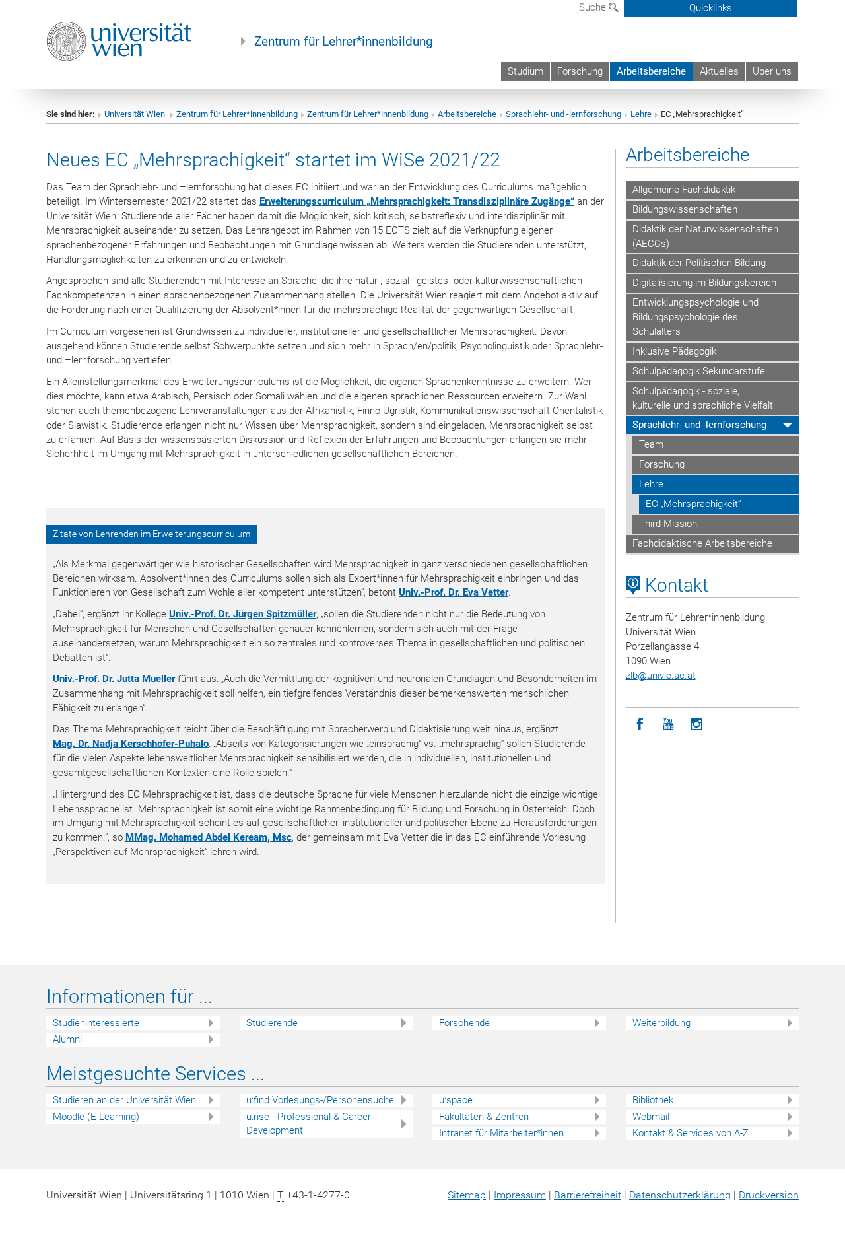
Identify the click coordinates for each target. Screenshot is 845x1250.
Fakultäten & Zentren (484, 1117)
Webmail (650, 1117)
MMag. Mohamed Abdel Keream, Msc (208, 837)
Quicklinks (710, 8)
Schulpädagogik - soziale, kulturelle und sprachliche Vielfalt (702, 398)
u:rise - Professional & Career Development (308, 1123)
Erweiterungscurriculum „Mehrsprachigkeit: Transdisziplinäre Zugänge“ (416, 201)
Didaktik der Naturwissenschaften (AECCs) (705, 236)
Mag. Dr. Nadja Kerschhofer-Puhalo (131, 743)
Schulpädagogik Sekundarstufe (698, 371)
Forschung (580, 71)
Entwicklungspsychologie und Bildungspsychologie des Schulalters (695, 316)
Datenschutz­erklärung (680, 1195)
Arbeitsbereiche (651, 71)
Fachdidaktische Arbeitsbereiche (702, 543)
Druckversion (769, 1195)
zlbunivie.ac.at (661, 675)
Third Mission (668, 524)
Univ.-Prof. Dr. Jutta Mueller (114, 679)
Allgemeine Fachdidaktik (683, 189)
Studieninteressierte (96, 1023)
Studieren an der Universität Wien (124, 1100)
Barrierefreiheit (587, 1195)
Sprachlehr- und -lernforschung (563, 114)
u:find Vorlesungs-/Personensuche (320, 1100)
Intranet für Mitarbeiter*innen (501, 1133)
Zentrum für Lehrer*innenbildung (343, 41)
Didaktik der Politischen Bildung (699, 263)
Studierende (272, 1023)
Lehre (641, 114)
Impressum (520, 1195)
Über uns (772, 71)
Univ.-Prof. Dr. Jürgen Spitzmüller (242, 614)
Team (651, 444)
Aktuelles (719, 71)
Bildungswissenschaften (684, 209)
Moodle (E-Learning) (96, 1117)
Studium (525, 71)
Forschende (464, 1023)
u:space (456, 1100)
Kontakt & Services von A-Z (690, 1133)
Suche (594, 7)
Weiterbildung (661, 1023)
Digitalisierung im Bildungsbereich (704, 283)
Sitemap (467, 1195)
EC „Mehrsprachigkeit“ (693, 504)
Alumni (67, 1039)
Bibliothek (652, 1100)
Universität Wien (135, 114)
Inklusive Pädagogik (674, 351)
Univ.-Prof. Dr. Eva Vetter (453, 592)
